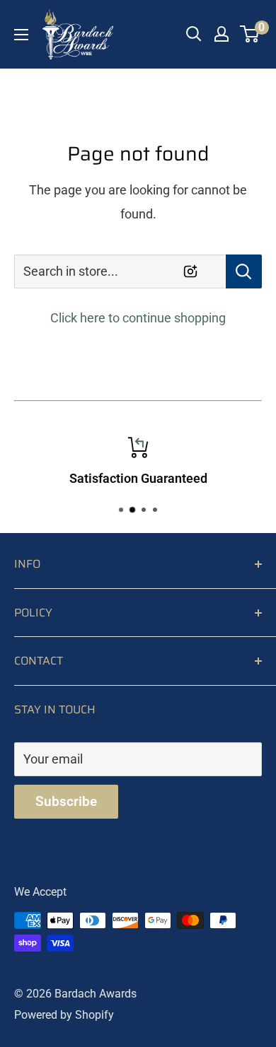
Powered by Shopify (64, 1015)
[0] (250, 33)
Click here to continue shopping (138, 317)
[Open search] (194, 34)
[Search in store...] (244, 271)
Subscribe (66, 801)
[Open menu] (21, 34)
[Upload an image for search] (190, 271)
